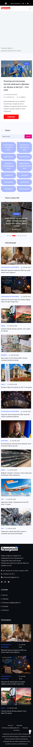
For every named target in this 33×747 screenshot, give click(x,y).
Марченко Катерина (11, 94)
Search (28, 136)
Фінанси (24, 189)
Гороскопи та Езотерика (8, 147)
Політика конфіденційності (11, 602)
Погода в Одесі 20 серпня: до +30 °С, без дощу (16, 387)
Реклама (5, 606)
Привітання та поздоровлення (25, 166)
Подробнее (11, 117)
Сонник (8, 182)
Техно (8, 189)
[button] (7, 235)
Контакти (5, 610)
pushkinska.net (23, 744)
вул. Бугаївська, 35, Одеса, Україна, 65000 (15, 570)
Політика (24, 156)
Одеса (8, 156)
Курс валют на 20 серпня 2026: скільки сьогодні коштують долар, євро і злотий (16, 222)
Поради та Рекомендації (8, 166)
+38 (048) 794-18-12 (9, 574)
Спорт (24, 182)
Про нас (5, 595)
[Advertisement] (16, 29)
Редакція (5, 599)
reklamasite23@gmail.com (11, 577)
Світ (24, 175)
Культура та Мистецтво (24, 147)
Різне (8, 175)
